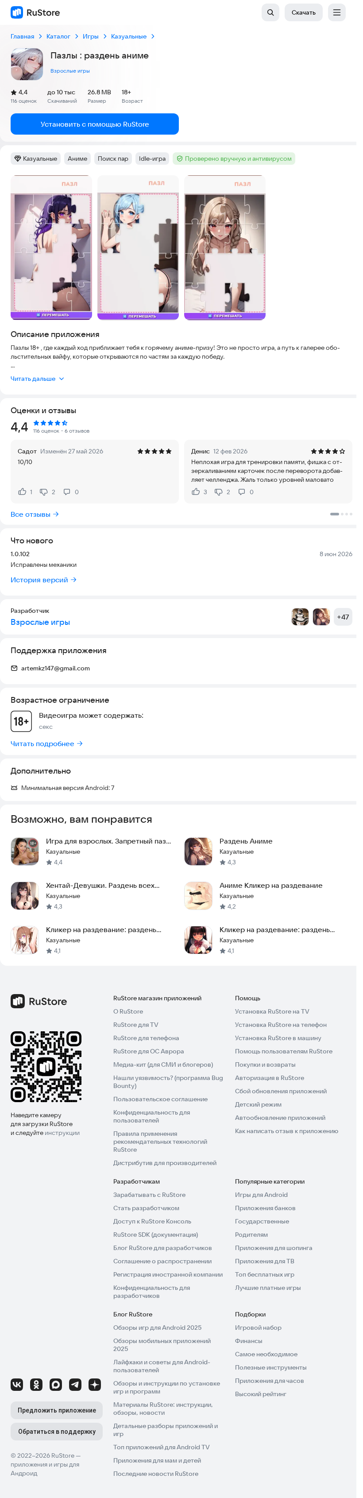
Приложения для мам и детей (157, 1460)
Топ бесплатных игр (264, 1274)
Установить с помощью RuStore (95, 124)
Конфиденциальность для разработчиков (151, 1292)
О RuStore (128, 1011)
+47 (343, 616)
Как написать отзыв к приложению (286, 1131)
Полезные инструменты (271, 1367)
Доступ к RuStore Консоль (152, 1221)
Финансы (249, 1341)
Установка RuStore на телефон (281, 1025)
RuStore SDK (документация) (155, 1235)
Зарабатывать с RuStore (149, 1195)
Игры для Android (261, 1195)
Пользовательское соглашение (160, 1099)
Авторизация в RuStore (269, 1078)
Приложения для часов (269, 1381)
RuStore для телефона (146, 1038)
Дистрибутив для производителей (164, 1163)
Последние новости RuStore (155, 1474)
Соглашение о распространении (162, 1261)
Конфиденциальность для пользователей (151, 1116)
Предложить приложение (57, 1410)
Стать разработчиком (146, 1208)
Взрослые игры (70, 70)
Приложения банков (265, 1208)
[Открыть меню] (337, 12)
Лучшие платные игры (268, 1288)
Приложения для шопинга (274, 1248)
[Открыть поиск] (270, 12)
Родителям (251, 1235)
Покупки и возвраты (265, 1064)
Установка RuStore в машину (278, 1038)
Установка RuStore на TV (272, 1011)
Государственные (262, 1221)
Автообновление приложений (280, 1118)
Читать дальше (33, 379)
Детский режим (258, 1104)
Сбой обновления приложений (281, 1091)
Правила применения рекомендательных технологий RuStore (160, 1141)
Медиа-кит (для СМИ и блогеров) (163, 1064)
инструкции (62, 1133)
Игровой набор (258, 1328)
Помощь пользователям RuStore (283, 1051)
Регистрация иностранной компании (168, 1274)
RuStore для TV (135, 1025)
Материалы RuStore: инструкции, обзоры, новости (163, 1409)
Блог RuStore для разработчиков (162, 1248)
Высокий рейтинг (260, 1394)
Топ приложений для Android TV (161, 1447)
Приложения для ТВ (264, 1261)
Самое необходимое (266, 1354)
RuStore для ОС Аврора (148, 1051)
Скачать (304, 12)
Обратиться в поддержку (57, 1431)
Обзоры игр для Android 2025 (157, 1328)
